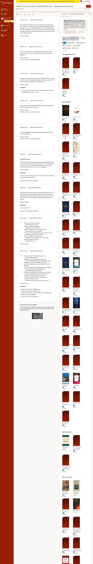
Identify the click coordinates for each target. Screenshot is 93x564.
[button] (85, 1)
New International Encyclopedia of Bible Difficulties (66, 468)
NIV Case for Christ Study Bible (77, 175)
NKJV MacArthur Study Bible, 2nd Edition (66, 348)
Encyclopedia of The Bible (65, 447)
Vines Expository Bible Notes (66, 423)
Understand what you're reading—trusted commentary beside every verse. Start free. (50, 1)
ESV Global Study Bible (77, 117)
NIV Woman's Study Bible (76, 270)
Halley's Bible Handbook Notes (66, 550)
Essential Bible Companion (65, 529)
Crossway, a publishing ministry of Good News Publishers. (36, 308)
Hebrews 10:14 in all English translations (30, 138)
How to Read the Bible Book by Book (77, 550)
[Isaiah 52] (16, 231)
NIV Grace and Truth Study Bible (66, 214)
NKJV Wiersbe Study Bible (65, 385)
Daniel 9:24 (24, 175)
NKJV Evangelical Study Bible (66, 328)
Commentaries (68, 477)
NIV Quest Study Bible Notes (66, 232)
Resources (65, 14)
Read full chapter (24, 36)
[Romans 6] (58, 30)
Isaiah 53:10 (24, 289)
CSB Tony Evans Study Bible (65, 117)
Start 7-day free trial (70, 32)
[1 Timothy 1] (16, 84)
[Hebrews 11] (58, 111)
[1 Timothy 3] (58, 84)
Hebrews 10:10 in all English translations (30, 112)
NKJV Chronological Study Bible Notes (66, 310)
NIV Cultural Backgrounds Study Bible (66, 195)
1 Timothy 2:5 (24, 90)
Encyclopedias (68, 432)
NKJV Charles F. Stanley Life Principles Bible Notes (76, 290)
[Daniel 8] (16, 168)
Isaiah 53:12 (24, 294)
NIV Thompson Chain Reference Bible (66, 270)
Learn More (81, 32)
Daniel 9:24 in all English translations (29, 180)
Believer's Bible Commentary (65, 511)
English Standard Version (27, 304)
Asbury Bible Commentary (76, 493)
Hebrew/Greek (73, 14)
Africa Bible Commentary (65, 493)
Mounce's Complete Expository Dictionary (64, 92)
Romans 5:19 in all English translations (30, 59)
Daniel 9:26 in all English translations (29, 211)
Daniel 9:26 (24, 208)
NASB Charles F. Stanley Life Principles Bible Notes (66, 155)
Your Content (80, 14)
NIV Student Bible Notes (66, 250)
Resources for (70, 38)
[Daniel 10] (58, 168)
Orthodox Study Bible (76, 404)
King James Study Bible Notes (77, 136)
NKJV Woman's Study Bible (76, 385)
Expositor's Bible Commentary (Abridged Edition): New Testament (66, 71)
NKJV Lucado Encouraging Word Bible (77, 329)
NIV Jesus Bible (76, 213)
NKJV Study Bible (77, 366)
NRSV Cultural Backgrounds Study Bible (66, 404)
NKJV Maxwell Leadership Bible (77, 348)
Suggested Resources (69, 54)
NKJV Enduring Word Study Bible (77, 310)
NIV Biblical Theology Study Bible (65, 175)
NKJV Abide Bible (66, 288)
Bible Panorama (76, 510)
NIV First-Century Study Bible (77, 194)
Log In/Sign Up (86, 1)
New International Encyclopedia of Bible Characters (77, 448)
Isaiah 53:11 (24, 293)
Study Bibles (67, 102)
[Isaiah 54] (58, 231)
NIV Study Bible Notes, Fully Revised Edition (76, 251)
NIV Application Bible (76, 154)
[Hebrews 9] (16, 111)
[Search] (88, 6)
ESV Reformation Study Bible (66, 136)
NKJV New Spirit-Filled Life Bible (66, 367)
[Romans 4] (16, 30)
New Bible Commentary (76, 70)
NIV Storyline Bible (77, 231)
